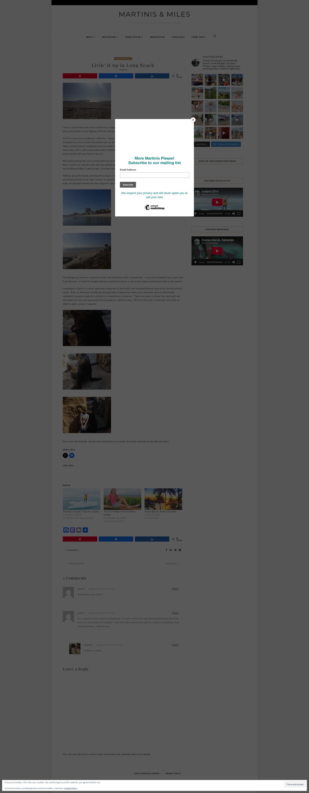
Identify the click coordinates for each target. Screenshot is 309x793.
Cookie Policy (70, 788)
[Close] (193, 119)
